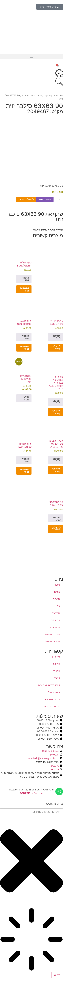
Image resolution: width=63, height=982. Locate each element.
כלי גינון (56, 656)
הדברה (56, 671)
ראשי (57, 584)
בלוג (58, 606)
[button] (31, 56)
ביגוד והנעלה (53, 692)
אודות (57, 592)
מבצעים (56, 613)
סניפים (56, 599)
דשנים (57, 678)
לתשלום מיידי (26, 199)
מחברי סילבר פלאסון (32, 95)
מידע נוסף (26, 398)
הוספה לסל (45, 199)
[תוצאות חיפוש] (31, 940)
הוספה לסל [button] (25, 279)
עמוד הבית (58, 95)
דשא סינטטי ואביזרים (49, 685)
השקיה (47, 95)
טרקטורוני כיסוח (51, 706)
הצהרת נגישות (52, 634)
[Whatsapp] (59, 791)
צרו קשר (55, 620)
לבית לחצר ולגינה (51, 699)
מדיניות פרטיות (52, 641)
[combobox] (31, 812)
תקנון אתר (54, 627)
